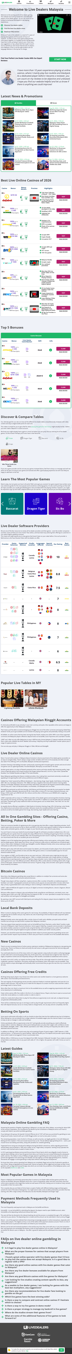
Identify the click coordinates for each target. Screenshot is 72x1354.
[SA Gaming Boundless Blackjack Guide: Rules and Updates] (8, 138)
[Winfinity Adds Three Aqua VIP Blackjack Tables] (8, 113)
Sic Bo (61, 438)
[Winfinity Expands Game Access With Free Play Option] (43, 113)
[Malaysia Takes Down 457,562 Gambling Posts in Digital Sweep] (43, 126)
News (54, 103)
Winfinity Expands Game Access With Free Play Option (58, 110)
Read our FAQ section (11, 32)
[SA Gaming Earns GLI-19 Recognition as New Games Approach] (8, 151)
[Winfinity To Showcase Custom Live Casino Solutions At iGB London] (43, 151)
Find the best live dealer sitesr (14, 28)
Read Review (63, 200)
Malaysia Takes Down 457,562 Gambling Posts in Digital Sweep (59, 123)
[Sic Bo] (11, 556)
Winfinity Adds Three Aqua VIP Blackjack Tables (24, 109)
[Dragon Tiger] (14, 553)
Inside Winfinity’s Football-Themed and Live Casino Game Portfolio (24, 123)
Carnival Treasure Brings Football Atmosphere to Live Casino (25, 162)
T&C (27, 1351)
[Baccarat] (11, 549)
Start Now (60, 59)
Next (69, 504)
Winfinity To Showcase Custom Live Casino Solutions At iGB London (58, 149)
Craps (11, 444)
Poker (11, 438)
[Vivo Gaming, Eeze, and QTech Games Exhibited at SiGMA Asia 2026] (43, 164)
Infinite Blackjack (36, 708)
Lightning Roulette (12, 708)
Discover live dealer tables (13, 25)
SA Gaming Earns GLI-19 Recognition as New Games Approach (24, 149)
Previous (2, 504)
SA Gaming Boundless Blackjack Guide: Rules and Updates (24, 136)
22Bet (22, 1168)
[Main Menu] (69, 2)
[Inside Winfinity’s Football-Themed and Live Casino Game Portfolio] (8, 126)
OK (61, 1350)
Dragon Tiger (27, 438)
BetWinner (14, 1168)
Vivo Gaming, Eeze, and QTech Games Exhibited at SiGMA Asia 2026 (59, 162)
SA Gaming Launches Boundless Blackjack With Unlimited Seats (59, 136)
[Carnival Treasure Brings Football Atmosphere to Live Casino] (8, 164)
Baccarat (45, 438)
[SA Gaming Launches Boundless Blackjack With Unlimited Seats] (43, 138)
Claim (63, 349)
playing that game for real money (41, 426)
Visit (63, 197)
